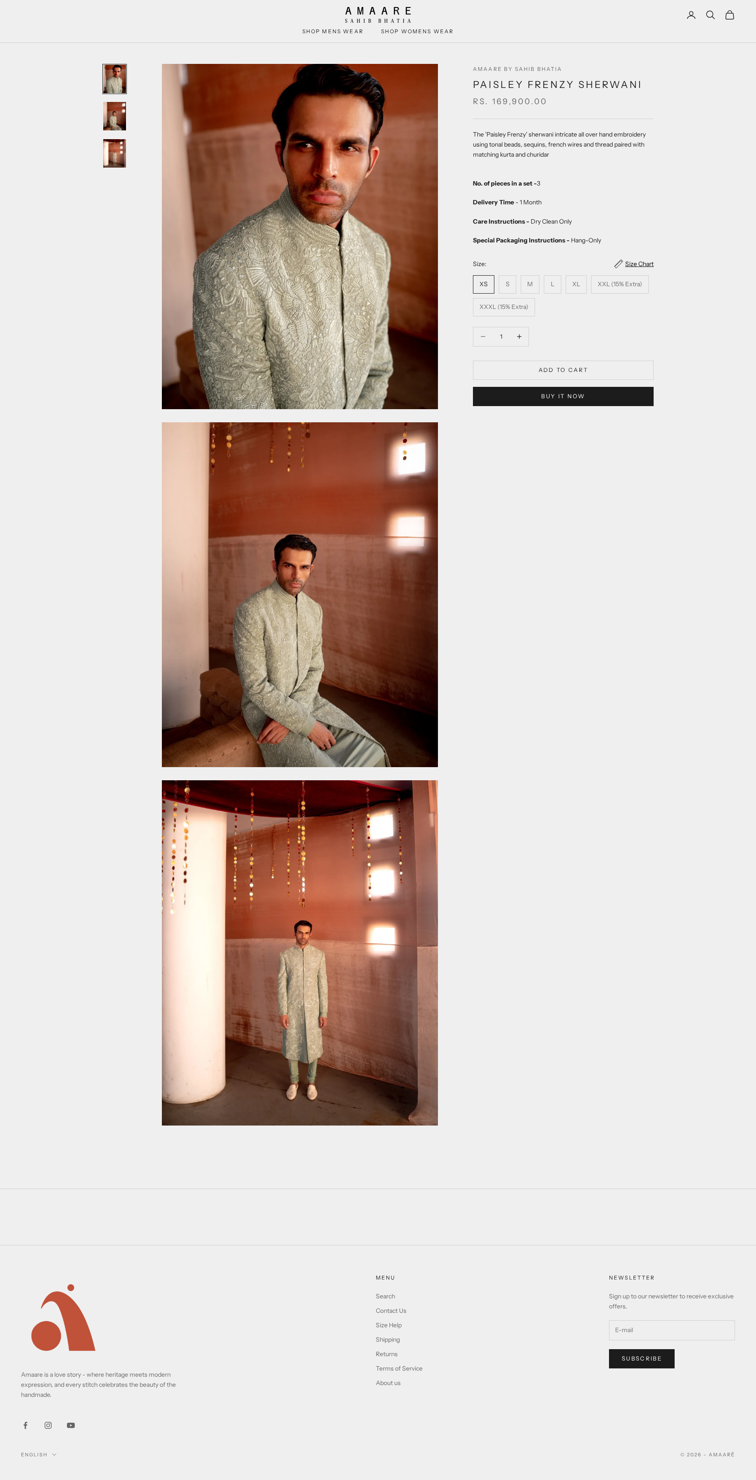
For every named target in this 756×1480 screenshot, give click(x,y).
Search (385, 1296)
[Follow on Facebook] (25, 1425)
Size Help (389, 1325)
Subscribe (642, 1358)
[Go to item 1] (114, 79)
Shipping (388, 1339)
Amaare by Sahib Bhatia (518, 69)
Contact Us (391, 1311)
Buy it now (563, 396)
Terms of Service (399, 1368)
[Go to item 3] (114, 153)
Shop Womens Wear (417, 31)
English (34, 1455)
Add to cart (563, 369)
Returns (387, 1354)
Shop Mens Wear (333, 31)
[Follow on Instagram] (48, 1425)
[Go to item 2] (114, 116)
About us (388, 1383)
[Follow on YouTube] (70, 1425)
